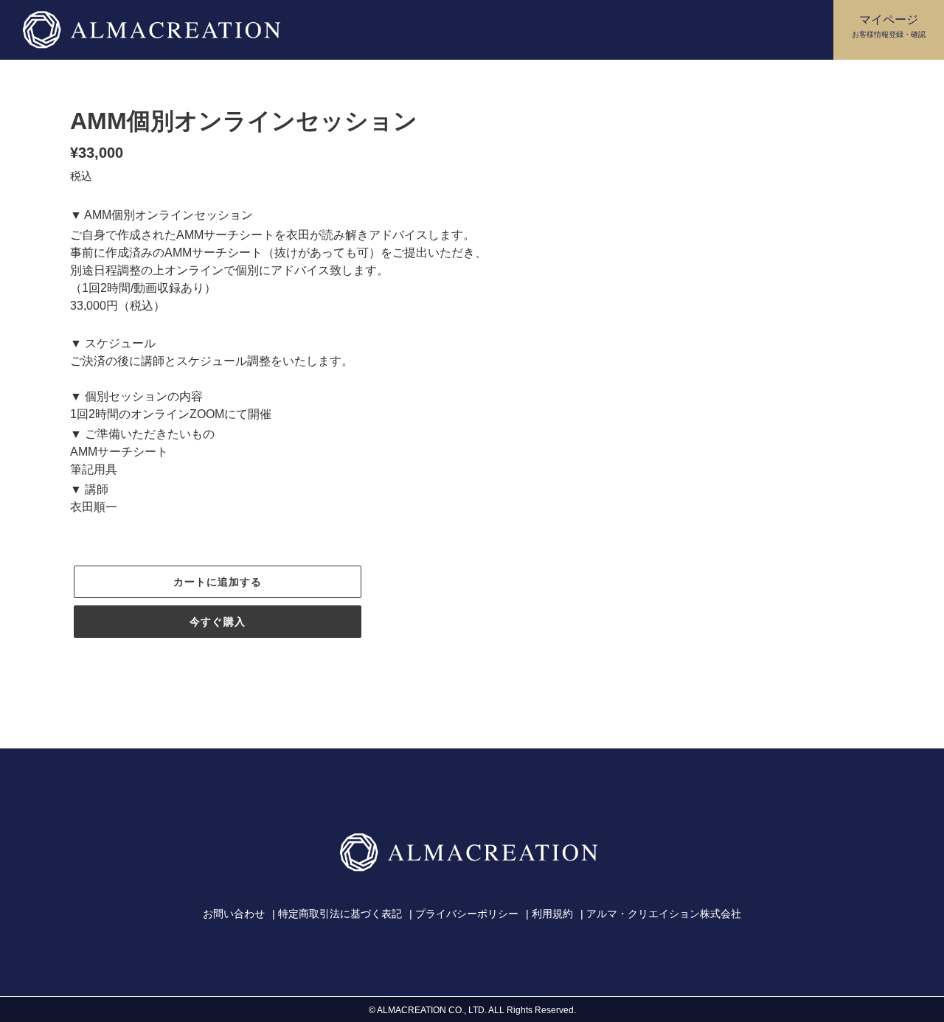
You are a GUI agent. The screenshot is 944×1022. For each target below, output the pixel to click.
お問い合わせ (234, 914)
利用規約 (552, 914)
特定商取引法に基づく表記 (340, 914)
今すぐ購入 (218, 622)
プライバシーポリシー (466, 914)
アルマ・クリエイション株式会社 (663, 914)
